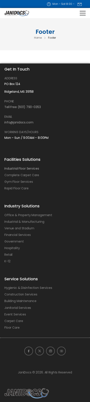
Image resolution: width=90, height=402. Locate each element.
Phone (9, 101)
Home (38, 38)
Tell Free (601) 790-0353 (22, 107)
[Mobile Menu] (83, 13)
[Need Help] (80, 4)
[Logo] (15, 13)
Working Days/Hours (21, 132)
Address (10, 78)
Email (8, 116)
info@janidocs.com (18, 122)
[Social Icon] (28, 351)
